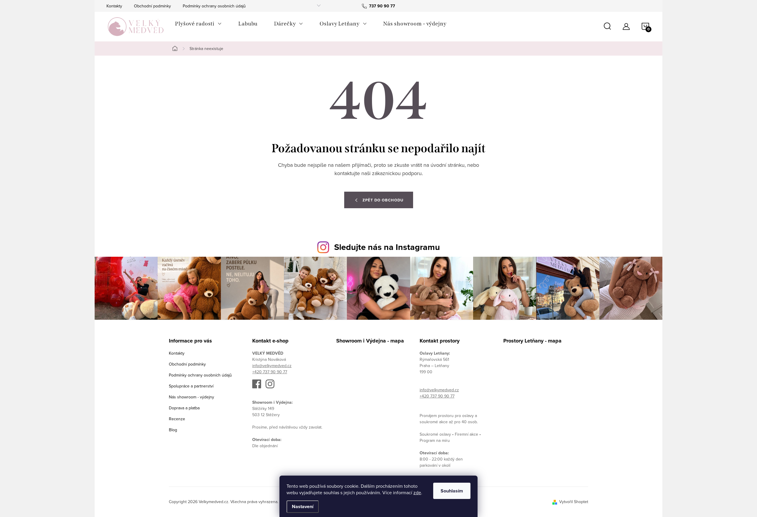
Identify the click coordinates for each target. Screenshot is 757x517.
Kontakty (114, 6)
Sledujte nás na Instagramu (387, 247)
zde (417, 492)
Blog (173, 430)
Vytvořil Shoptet (573, 502)
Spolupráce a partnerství (191, 386)
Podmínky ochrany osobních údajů (214, 6)
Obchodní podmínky (152, 6)
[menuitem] (198, 23)
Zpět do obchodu (383, 200)
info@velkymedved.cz (272, 366)
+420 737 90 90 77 (269, 372)
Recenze (177, 419)
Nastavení (302, 506)
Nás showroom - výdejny (191, 397)
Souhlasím (452, 490)
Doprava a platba (184, 408)
